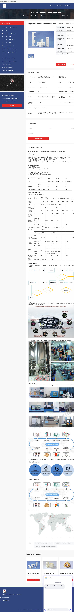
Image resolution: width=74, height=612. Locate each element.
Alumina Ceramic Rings (7, 42)
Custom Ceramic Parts (7, 36)
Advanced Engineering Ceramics (9, 52)
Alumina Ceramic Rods (7, 70)
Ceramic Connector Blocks (8, 58)
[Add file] (45, 609)
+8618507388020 (14, 98)
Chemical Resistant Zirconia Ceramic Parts (46, 546)
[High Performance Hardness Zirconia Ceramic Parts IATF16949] (41, 39)
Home (24, 15)
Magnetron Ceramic (7, 64)
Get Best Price (61, 64)
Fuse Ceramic (5, 55)
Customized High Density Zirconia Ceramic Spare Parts (66, 575)
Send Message (38, 138)
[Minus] (70, 578)
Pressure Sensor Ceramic (8, 46)
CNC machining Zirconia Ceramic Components (33, 574)
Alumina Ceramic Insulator (8, 39)
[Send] (70, 609)
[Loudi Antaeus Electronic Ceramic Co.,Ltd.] (4, 5)
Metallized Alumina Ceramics (9, 33)
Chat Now (12, 105)
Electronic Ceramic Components (9, 61)
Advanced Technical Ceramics (9, 49)
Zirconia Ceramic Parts (32, 15)
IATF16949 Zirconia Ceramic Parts (43, 543)
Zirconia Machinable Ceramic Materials (49, 574)
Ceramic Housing (6, 30)
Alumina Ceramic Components (9, 27)
